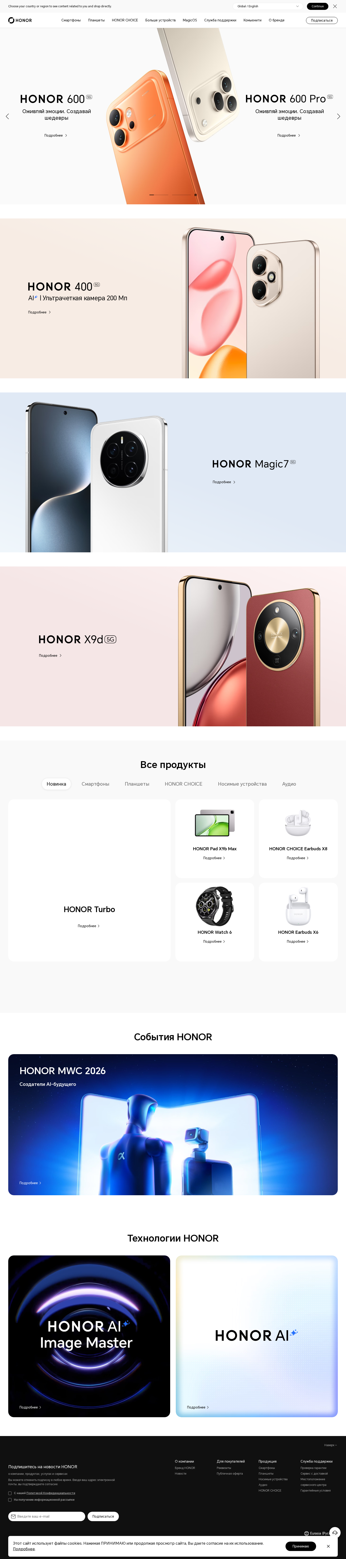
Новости (180, 1473)
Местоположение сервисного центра (313, 1482)
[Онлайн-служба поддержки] (335, 1532)
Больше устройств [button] (160, 20)
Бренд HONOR (185, 1468)
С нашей (44, 1493)
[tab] (58, 784)
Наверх (329, 1445)
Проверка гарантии (313, 1468)
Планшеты (96, 20)
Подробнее (54, 135)
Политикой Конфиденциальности (50, 1493)
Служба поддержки (220, 20)
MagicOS (190, 20)
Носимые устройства (273, 1479)
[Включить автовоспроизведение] (195, 195)
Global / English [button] (247, 6)
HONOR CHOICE (125, 20)
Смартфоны (71, 20)
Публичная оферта (230, 1473)
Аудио (263, 1485)
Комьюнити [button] (253, 20)
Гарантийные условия (316, 1490)
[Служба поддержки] (238, 20)
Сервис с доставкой (314, 1473)
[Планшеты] (107, 20)
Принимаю (301, 1546)
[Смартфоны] (82, 20)
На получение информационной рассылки (44, 1499)
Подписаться (322, 20)
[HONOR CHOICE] (140, 20)
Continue (318, 6)
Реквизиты (224, 1468)
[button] (7, 116)
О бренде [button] (277, 20)
